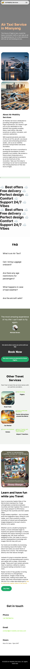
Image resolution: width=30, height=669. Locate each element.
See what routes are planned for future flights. (15, 359)
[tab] (15, 253)
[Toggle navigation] (26, 2)
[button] (15, 253)
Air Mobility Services (11, 2)
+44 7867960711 (8, 618)
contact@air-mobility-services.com (14, 631)
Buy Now (6, 588)
